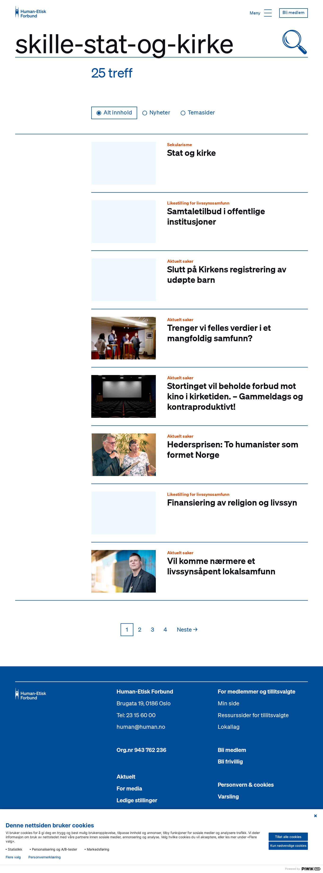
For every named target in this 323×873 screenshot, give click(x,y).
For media (129, 788)
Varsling (228, 796)
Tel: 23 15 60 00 (136, 715)
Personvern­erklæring (44, 857)
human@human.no (141, 726)
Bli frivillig (230, 761)
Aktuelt (126, 776)
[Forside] (30, 12)
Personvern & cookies (246, 784)
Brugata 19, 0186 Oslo (144, 703)
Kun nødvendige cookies (288, 845)
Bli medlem (232, 749)
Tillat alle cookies (288, 837)
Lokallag (229, 726)
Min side (228, 703)
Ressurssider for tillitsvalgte (253, 715)
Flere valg (13, 857)
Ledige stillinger (137, 800)
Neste (187, 629)
